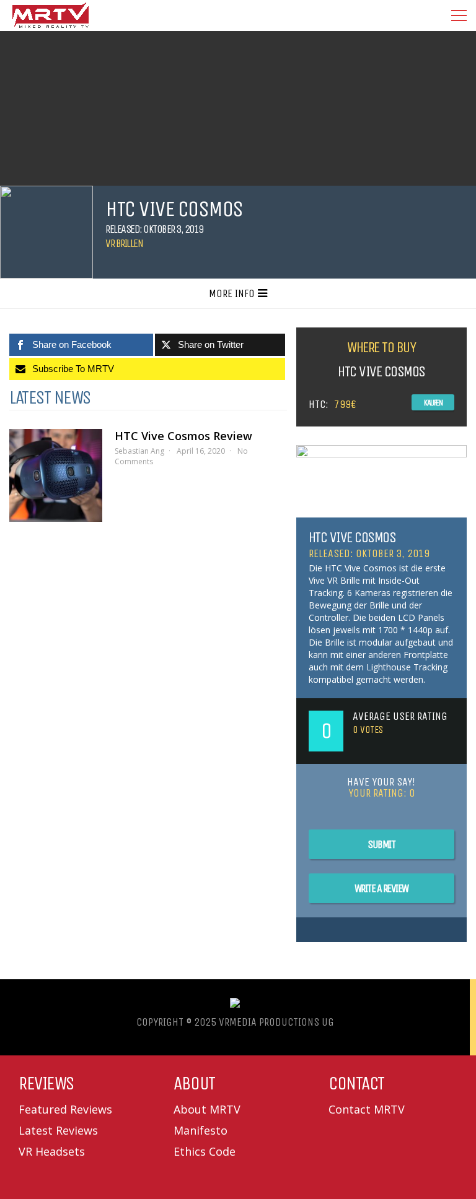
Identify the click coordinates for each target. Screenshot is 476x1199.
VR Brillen (124, 243)
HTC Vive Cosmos (352, 537)
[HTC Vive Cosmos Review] (55, 475)
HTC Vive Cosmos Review (183, 435)
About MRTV (207, 1109)
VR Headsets (52, 1151)
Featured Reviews (65, 1109)
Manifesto (200, 1130)
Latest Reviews (58, 1130)
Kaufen (433, 402)
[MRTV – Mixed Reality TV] (50, 27)
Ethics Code (205, 1151)
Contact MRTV (366, 1109)
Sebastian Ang (139, 451)
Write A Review (381, 888)
